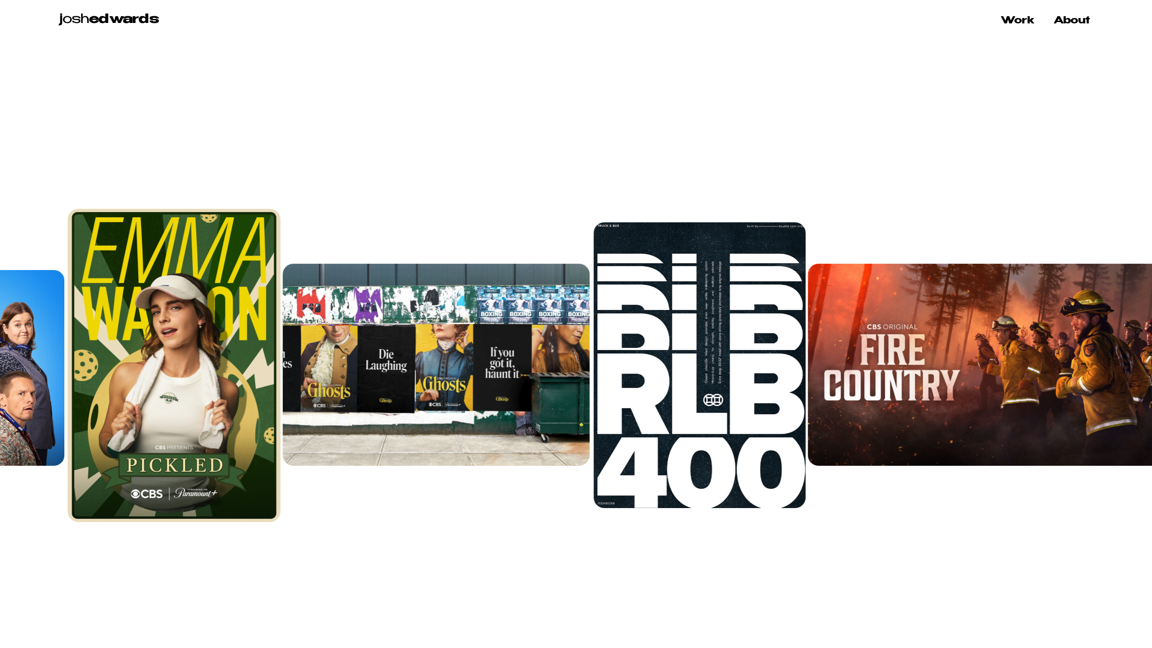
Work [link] (1017, 20)
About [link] (1071, 20)
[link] (109, 21)
